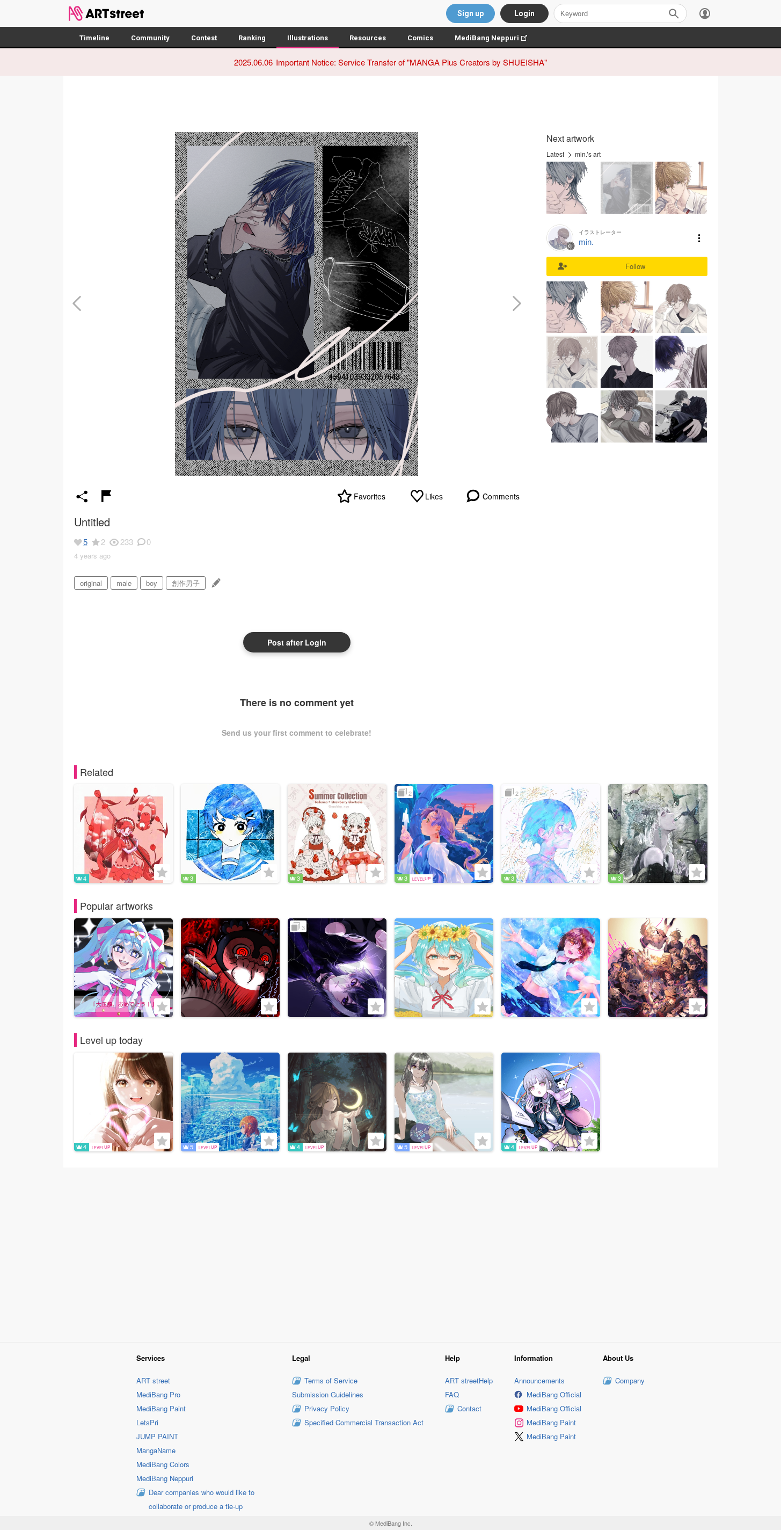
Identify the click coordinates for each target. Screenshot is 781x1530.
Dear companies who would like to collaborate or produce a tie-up (201, 1499)
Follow (635, 266)
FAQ (452, 1394)
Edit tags (215, 583)
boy (151, 583)
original (91, 583)
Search (673, 13)
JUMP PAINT (157, 1436)
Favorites (369, 496)
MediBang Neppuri (496, 38)
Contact (469, 1408)
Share (82, 496)
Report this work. (106, 496)
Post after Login (296, 642)
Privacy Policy (326, 1408)
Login (524, 13)
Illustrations (307, 38)
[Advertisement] (391, 1253)
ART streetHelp (469, 1380)
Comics (420, 38)
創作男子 (186, 583)
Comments (501, 496)
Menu (699, 238)
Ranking (252, 38)
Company (630, 1380)
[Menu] (705, 13)
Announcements (539, 1380)
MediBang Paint (161, 1408)
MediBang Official (554, 1394)
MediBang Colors (162, 1464)
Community (150, 38)
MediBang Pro (158, 1394)
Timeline (94, 38)
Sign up (470, 13)
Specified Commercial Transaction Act (364, 1422)
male (124, 583)
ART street (153, 1380)
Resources (367, 38)
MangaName (156, 1450)
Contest (204, 38)
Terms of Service (330, 1380)
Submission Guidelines (327, 1394)
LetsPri (147, 1422)
